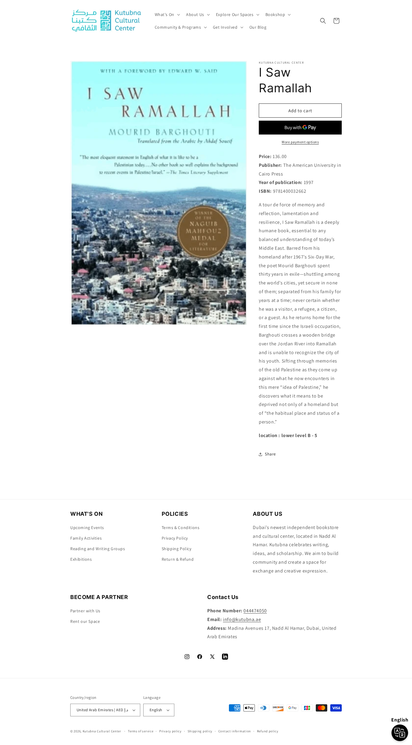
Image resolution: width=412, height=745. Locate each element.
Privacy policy (170, 731)
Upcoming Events (87, 527)
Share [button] (270, 454)
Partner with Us (85, 610)
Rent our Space (85, 621)
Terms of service (140, 731)
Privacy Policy (175, 538)
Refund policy (267, 731)
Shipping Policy (177, 548)
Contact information (234, 731)
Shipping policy (200, 731)
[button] (166, 14)
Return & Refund (178, 559)
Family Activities (86, 538)
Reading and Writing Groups (97, 548)
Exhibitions (81, 559)
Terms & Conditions (181, 527)
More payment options (300, 142)
